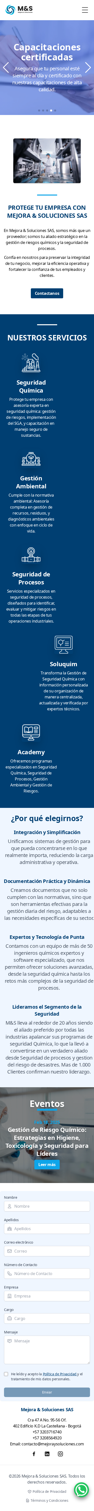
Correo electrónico (18, 1242)
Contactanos (47, 293)
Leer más (47, 1164)
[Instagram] (60, 1454)
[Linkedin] (47, 1454)
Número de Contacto (20, 1264)
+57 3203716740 (47, 1432)
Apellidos (11, 1219)
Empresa (11, 1287)
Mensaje (11, 1332)
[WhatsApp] (81, 1489)
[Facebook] (34, 1454)
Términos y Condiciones (49, 1500)
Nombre (10, 1197)
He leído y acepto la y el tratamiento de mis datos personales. (47, 1376)
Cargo (9, 1309)
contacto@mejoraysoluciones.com (53, 1444)
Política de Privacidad (60, 1374)
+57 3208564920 (47, 1438)
